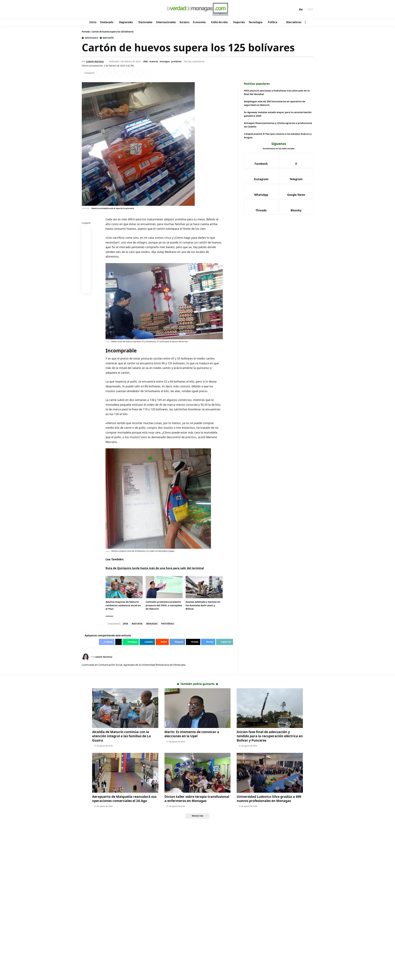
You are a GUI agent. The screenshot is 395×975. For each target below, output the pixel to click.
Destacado (91, 38)
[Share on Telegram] (133, 73)
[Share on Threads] (140, 73)
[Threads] (110, 9)
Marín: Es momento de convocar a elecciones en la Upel (191, 734)
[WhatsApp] (105, 9)
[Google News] (93, 9)
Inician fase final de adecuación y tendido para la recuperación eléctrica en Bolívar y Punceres (270, 736)
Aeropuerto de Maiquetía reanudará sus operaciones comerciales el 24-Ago (124, 798)
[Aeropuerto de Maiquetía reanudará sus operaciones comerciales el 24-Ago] (125, 773)
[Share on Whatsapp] (113, 73)
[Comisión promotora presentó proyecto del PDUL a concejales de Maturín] (164, 587)
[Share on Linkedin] (120, 73)
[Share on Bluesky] (86, 282)
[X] (89, 9)
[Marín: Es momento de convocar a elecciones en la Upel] (197, 708)
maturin (153, 61)
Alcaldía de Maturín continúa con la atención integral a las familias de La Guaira (121, 736)
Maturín (108, 38)
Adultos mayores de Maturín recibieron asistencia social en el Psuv (123, 605)
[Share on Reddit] (126, 73)
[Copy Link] (146, 73)
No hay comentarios (194, 61)
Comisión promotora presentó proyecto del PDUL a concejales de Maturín (164, 605)
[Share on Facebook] (100, 73)
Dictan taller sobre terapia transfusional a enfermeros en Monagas (196, 798)
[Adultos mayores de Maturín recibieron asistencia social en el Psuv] (124, 587)
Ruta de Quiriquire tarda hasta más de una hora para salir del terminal (155, 568)
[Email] (86, 289)
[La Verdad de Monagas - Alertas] (197, 9)
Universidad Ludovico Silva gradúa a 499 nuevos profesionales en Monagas (269, 798)
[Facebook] (85, 9)
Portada (86, 31)
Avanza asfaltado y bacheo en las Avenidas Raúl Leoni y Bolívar (203, 605)
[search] (295, 9)
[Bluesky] (114, 9)
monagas (165, 61)
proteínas (176, 61)
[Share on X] (106, 73)
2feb (145, 61)
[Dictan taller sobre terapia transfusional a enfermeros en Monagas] (197, 773)
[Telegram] (101, 9)
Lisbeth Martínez (95, 61)
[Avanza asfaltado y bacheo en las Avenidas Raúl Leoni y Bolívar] (204, 587)
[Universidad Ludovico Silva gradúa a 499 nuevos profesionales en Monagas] (270, 773)
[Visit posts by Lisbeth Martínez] (85, 657)
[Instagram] (97, 9)
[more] (305, 22)
